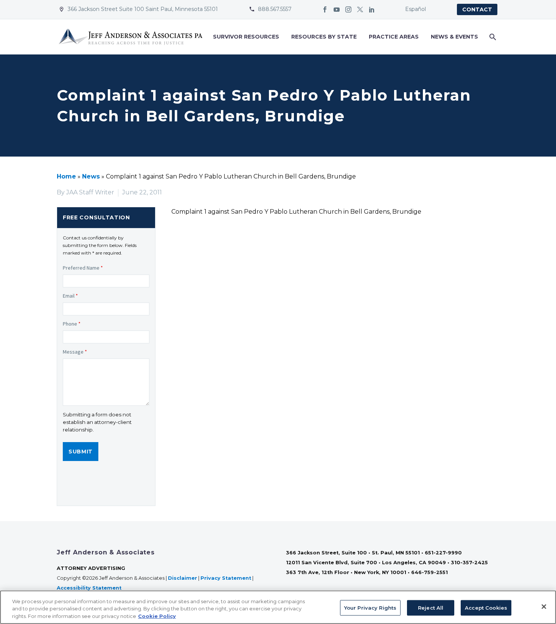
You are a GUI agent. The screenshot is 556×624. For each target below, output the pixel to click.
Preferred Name (83, 267)
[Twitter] (360, 9)
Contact (477, 9)
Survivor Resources (246, 36)
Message (75, 351)
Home (66, 176)
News (91, 176)
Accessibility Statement (90, 588)
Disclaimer (182, 578)
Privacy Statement (225, 578)
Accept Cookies (486, 607)
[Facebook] (325, 9)
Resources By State (324, 36)
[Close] (544, 606)
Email (70, 295)
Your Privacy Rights (370, 607)
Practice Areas (394, 36)
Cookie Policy (157, 616)
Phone (72, 323)
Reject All (430, 607)
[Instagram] (348, 9)
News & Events (454, 36)
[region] (278, 607)
